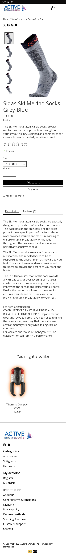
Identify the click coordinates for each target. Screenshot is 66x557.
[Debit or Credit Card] (35, 551)
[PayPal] (30, 551)
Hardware (9, 466)
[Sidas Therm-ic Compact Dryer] (17, 382)
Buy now (33, 189)
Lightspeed (8, 546)
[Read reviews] (13, 144)
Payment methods (14, 514)
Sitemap (8, 529)
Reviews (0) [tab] (29, 211)
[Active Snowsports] (15, 8)
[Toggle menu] (59, 8)
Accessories (10, 456)
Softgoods (9, 461)
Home (6, 19)
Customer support (14, 524)
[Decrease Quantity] (6, 174)
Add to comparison (15, 195)
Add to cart (33, 182)
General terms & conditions (19, 500)
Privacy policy (11, 509)
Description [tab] (12, 211)
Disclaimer (9, 504)
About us (8, 495)
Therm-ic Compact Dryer (17, 406)
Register (8, 478)
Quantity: (7, 168)
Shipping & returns (14, 519)
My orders (9, 483)
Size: (6, 158)
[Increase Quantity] (13, 174)
